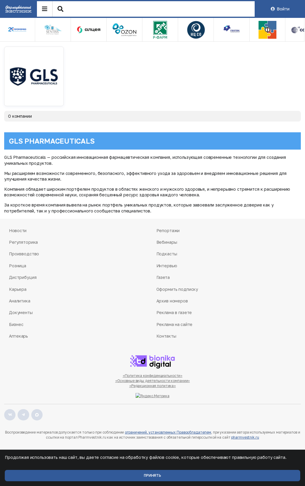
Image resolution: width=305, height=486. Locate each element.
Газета (163, 277)
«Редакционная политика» (152, 385)
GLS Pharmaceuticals (51, 140)
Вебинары (166, 242)
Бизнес (16, 324)
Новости (18, 230)
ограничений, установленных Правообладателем (168, 432)
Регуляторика (23, 242)
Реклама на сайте (174, 324)
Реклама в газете (174, 312)
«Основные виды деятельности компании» (152, 380)
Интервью (166, 265)
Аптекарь (18, 336)
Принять (152, 475)
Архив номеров (172, 301)
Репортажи (168, 230)
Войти (283, 8)
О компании (20, 116)
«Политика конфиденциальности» (153, 375)
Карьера (18, 289)
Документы (21, 312)
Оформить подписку (177, 289)
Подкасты (166, 253)
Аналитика (19, 301)
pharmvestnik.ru (245, 437)
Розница (17, 265)
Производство (24, 253)
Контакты (166, 336)
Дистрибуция (22, 277)
